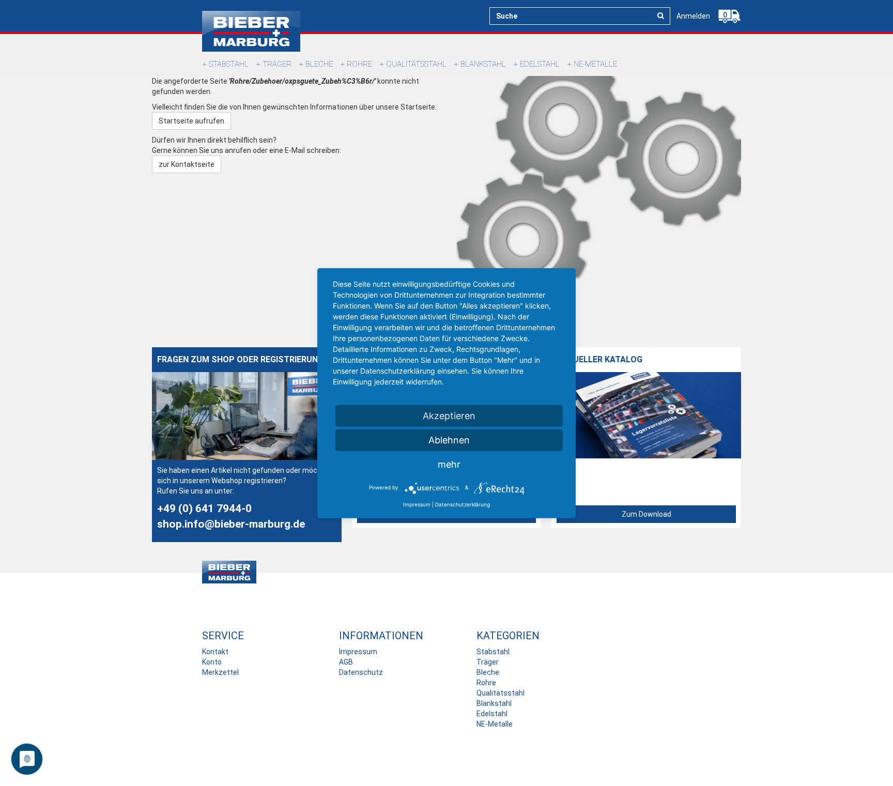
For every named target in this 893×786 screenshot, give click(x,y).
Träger (277, 64)
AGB (346, 662)
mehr (449, 463)
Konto (212, 662)
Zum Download (646, 514)
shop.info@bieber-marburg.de (231, 524)
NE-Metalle (595, 64)
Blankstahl (483, 64)
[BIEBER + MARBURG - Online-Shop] (251, 31)
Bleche (319, 64)
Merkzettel (220, 672)
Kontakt (215, 652)
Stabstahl (229, 64)
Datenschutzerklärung (462, 504)
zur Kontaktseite (186, 164)
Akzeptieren (449, 415)
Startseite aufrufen (191, 121)
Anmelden (693, 16)
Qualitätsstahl (416, 64)
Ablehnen (449, 439)
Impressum (358, 652)
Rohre (359, 64)
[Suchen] (660, 15)
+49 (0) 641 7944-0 (204, 508)
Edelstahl (540, 64)
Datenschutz (361, 672)
